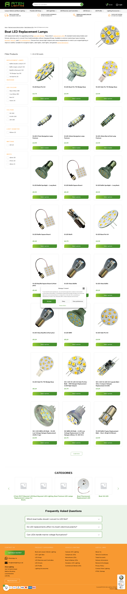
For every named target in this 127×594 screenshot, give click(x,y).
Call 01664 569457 (15, 553)
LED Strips (38, 557)
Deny (63, 301)
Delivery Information (101, 560)
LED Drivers (86, 11)
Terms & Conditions (101, 554)
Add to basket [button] (45, 148)
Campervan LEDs (70, 554)
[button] (83, 288)
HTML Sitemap (100, 571)
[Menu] (124, 576)
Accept (49, 301)
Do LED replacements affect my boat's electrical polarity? (52, 527)
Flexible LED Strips (35, 11)
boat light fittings (38, 36)
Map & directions (12, 580)
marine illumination (62, 42)
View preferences (78, 301)
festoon (13, 40)
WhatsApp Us (12, 558)
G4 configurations (24, 40)
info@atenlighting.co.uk (15, 563)
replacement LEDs (59, 36)
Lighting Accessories (113, 11)
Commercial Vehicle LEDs (73, 566)
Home (6, 27)
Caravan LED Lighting (72, 552)
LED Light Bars (50, 11)
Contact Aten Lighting (102, 568)
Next (118, 489)
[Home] (14, 4)
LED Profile (98, 11)
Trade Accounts (100, 557)
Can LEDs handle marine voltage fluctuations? (47, 534)
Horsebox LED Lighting (72, 563)
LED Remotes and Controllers (69, 11)
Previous (8, 489)
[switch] (121, 587)
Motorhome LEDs (70, 557)
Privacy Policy (62, 305)
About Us (98, 552)
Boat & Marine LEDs (29, 27)
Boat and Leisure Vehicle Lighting (16, 27)
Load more (76, 453)
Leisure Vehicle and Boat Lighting (15, 11)
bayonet (7, 40)
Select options (45, 98)
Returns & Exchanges (102, 563)
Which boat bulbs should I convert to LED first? (47, 519)
